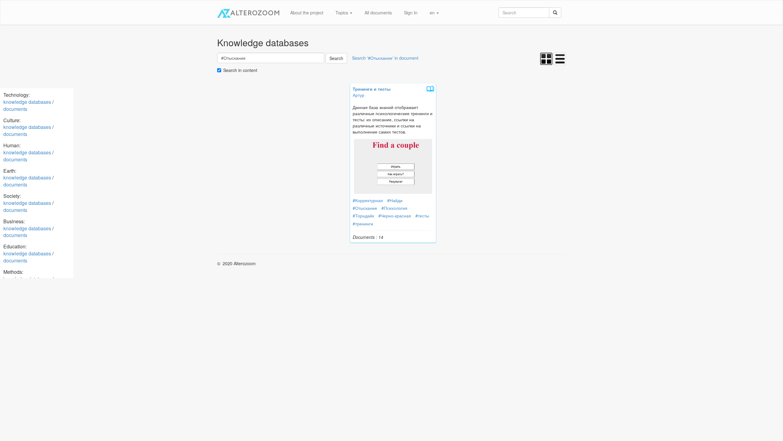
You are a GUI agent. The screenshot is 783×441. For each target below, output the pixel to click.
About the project (306, 12)
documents (15, 108)
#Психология (394, 208)
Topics (342, 12)
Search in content (240, 70)
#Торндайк (363, 216)
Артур (358, 95)
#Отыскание (365, 208)
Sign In (410, 12)
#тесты (422, 216)
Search (336, 58)
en (433, 12)
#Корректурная (368, 200)
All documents (378, 12)
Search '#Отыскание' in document (385, 58)
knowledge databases (27, 101)
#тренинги (363, 224)
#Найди (395, 200)
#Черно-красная (394, 216)
